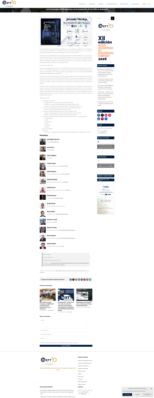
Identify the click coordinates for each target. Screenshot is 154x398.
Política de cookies (82, 384)
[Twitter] (102, 115)
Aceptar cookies (127, 394)
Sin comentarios (69, 307)
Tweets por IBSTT (105, 165)
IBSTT (42, 270)
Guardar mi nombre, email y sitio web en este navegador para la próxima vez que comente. (59, 342)
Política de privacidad (82, 381)
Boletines (80, 373)
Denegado (137, 394)
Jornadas (75, 270)
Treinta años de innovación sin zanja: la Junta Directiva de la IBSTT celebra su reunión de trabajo (105, 81)
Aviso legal (80, 379)
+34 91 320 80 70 (104, 131)
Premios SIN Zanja (81, 371)
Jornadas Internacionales (82, 270)
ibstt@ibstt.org (103, 132)
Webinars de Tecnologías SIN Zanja (85, 360)
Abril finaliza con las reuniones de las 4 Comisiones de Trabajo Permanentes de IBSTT (65, 304)
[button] (151, 388)
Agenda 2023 (61, 270)
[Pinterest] (102, 118)
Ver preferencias (147, 394)
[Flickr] (105, 118)
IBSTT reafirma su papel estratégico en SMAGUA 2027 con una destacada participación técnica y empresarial (106, 87)
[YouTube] (109, 115)
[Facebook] (98, 115)
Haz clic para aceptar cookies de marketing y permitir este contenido (105, 146)
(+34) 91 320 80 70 (85, 392)
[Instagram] (105, 115)
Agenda (57, 270)
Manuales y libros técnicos (83, 365)
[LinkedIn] (98, 118)
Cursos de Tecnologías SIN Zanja (84, 363)
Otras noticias (80, 376)
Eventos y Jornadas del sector (68, 270)
